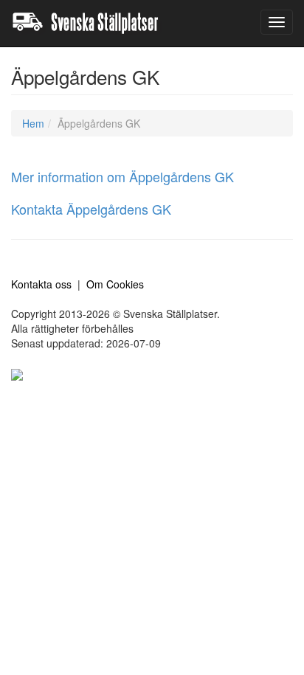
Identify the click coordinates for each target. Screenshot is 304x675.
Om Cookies (115, 284)
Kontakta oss (41, 284)
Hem (33, 123)
